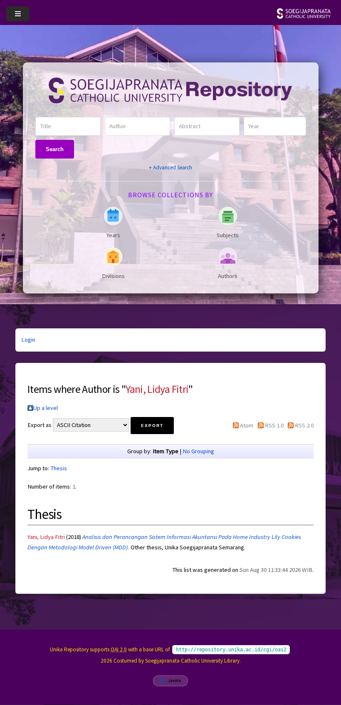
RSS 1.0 (274, 425)
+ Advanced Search (170, 167)
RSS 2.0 (304, 425)
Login (28, 339)
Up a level (45, 408)
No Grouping (198, 451)
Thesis (58, 468)
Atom (246, 425)
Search (55, 149)
